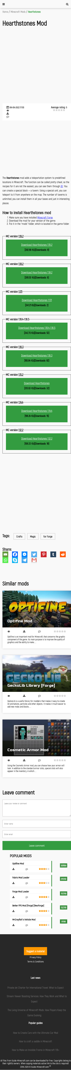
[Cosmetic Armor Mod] (36, 738)
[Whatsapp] (7, 560)
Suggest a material (35, 951)
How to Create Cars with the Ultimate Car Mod (35, 1032)
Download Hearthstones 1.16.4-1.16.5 (36, 328)
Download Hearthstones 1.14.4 (36, 411)
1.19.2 (20, 236)
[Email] (7, 554)
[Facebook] (17, 554)
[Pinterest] (45, 554)
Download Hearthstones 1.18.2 (36, 272)
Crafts (19, 536)
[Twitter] (36, 554)
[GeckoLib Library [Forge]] (36, 673)
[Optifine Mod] (36, 609)
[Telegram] (26, 560)
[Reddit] (65, 554)
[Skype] (17, 560)
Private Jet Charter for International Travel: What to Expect (35, 987)
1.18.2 (20, 264)
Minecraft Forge (45, 217)
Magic (33, 536)
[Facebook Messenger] (26, 554)
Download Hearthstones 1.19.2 (36, 244)
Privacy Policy (35, 957)
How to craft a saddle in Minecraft (35, 1041)
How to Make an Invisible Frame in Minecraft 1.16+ (35, 1049)
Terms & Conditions (35, 961)
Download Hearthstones (37, 383)
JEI (62, 186)
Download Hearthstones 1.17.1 (37, 300)
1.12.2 (20, 430)
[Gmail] (36, 560)
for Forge (47, 536)
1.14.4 (20, 402)
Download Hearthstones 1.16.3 (36, 355)
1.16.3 (20, 347)
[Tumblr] (55, 554)
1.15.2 (20, 374)
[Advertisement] (35, 65)
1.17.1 (20, 291)
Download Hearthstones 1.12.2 (36, 438)
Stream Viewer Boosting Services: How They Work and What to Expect (37, 999)
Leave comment (37, 845)
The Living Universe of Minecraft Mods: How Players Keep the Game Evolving (37, 1012)
